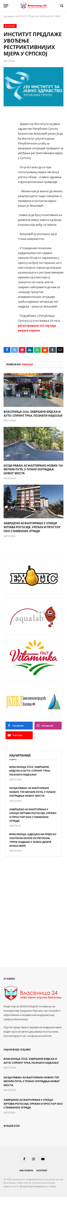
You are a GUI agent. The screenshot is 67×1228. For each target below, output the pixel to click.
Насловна (9, 16)
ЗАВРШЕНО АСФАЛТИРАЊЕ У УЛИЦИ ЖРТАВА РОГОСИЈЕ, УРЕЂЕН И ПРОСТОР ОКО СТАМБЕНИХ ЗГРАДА (32, 527)
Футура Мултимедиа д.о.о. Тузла (38, 1186)
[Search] (61, 6)
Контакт (42, 1170)
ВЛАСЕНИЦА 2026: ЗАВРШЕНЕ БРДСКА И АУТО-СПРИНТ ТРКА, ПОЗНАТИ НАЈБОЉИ (29, 770)
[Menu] (6, 6)
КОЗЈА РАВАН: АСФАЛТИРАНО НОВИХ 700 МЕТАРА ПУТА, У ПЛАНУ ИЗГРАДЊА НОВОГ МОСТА (33, 469)
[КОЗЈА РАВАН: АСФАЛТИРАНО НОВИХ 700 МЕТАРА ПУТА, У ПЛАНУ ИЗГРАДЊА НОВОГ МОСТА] (33, 444)
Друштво (10, 26)
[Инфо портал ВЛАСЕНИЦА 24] (33, 6)
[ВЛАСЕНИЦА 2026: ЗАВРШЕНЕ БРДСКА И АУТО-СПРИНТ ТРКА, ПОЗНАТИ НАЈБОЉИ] (33, 390)
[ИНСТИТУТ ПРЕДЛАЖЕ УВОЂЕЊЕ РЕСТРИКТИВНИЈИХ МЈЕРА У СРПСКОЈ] (33, 86)
